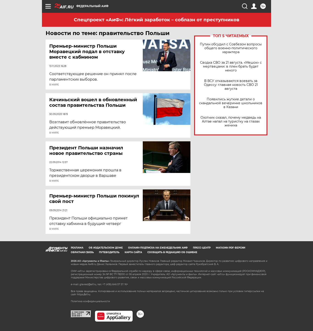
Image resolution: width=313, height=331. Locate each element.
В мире (54, 85)
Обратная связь (82, 252)
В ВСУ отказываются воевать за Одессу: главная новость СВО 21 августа (231, 85)
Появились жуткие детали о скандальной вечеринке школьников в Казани (230, 103)
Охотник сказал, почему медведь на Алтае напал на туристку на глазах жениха (230, 121)
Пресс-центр (202, 247)
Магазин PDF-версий (230, 247)
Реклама (77, 247)
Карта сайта (133, 252)
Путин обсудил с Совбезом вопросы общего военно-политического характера (231, 48)
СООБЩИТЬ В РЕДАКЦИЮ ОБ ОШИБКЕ (172, 252)
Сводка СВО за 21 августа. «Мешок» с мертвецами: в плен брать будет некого (231, 66)
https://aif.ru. (84, 294)
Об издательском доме (106, 247)
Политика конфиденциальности (90, 301)
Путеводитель (109, 252)
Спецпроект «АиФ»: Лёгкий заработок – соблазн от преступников (156, 19)
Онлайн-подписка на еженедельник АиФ (158, 247)
